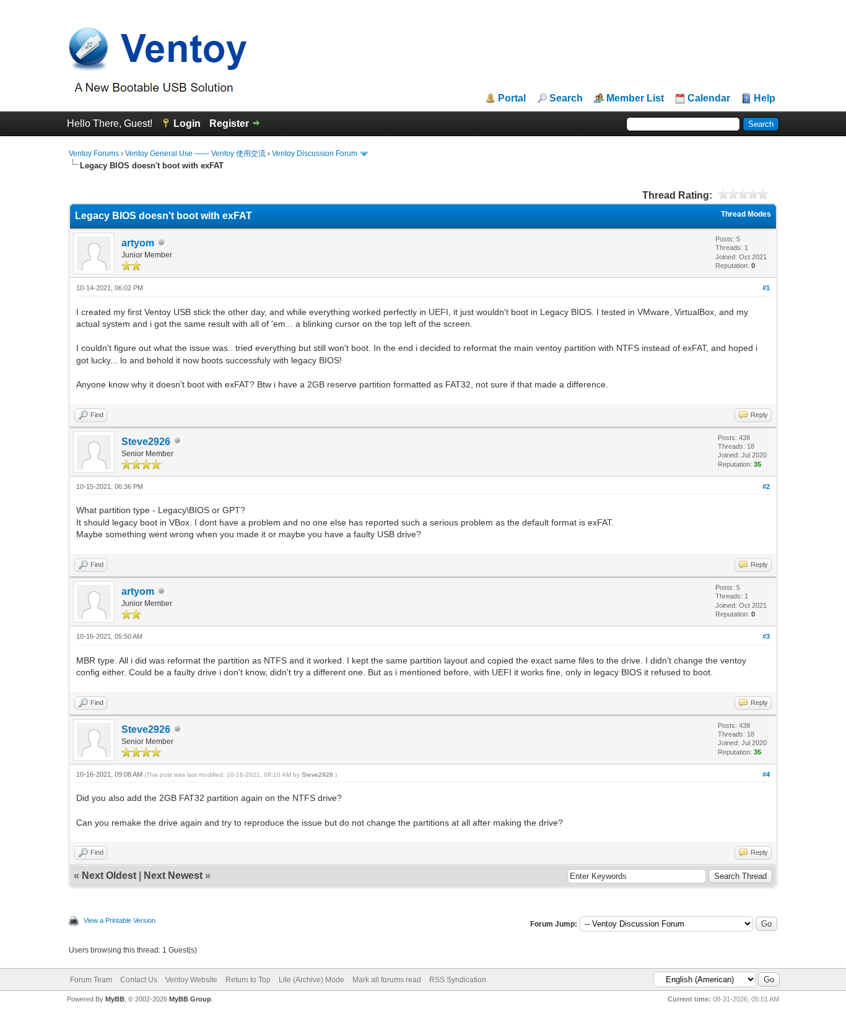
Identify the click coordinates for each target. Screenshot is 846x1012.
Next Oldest (109, 875)
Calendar (708, 98)
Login (187, 123)
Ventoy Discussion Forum (314, 153)
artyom (137, 243)
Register (229, 123)
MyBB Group (190, 999)
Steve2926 (145, 441)
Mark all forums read (386, 979)
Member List (635, 98)
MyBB (114, 999)
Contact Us (138, 979)
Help (764, 98)
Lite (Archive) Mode (311, 979)
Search (566, 98)
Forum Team (91, 979)
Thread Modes (746, 214)
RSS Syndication (457, 979)
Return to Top (248, 979)
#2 (766, 486)
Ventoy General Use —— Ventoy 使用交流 (195, 153)
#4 (766, 774)
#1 (766, 288)
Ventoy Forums (94, 153)
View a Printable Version (119, 920)
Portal (512, 98)
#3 (766, 636)
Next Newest (173, 875)
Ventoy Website (191, 979)
